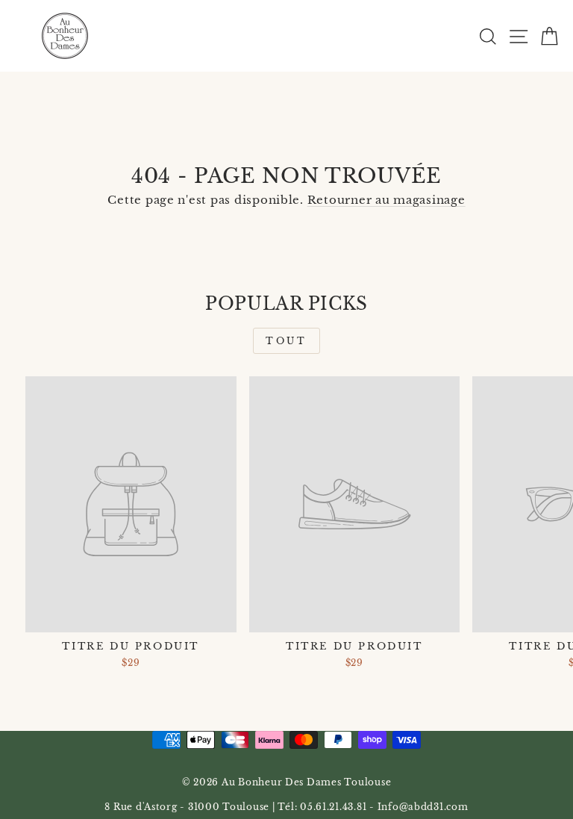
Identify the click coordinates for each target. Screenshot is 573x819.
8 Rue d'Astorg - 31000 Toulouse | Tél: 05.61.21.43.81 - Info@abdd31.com (286, 806)
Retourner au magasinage (386, 200)
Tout (286, 340)
